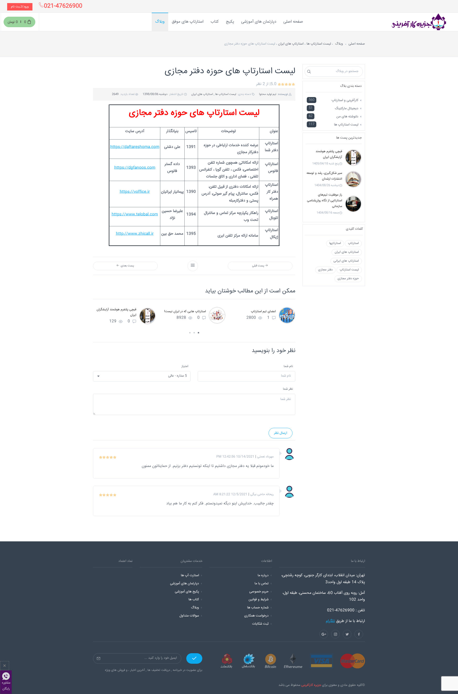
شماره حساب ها (258, 607)
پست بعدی (126, 266)
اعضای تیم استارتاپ (263, 311)
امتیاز (185, 366)
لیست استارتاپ (349, 269)
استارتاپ (353, 243)
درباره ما (263, 575)
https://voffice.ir (135, 192)
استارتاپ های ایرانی (346, 261)
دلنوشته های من (347, 116)
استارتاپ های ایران (290, 44)
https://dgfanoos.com (134, 168)
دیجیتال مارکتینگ (346, 108)
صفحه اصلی (357, 44)
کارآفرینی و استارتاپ (345, 100)
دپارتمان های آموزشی (184, 583)
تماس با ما (262, 583)
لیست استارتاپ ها (319, 44)
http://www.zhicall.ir (135, 234)
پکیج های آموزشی (187, 591)
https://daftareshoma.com (134, 147)
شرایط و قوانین (259, 599)
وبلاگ (339, 44)
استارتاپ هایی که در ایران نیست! (185, 311)
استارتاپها (335, 243)
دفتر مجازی (325, 269)
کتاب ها (193, 599)
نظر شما (288, 389)
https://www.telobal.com (135, 215)
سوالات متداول (189, 615)
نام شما (288, 366)
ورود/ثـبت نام (20, 6)
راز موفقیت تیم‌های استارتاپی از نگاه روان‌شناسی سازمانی (324, 200)
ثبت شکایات (260, 624)
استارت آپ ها (190, 575)
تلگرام (330, 621)
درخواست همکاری (256, 615)
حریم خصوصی (259, 591)
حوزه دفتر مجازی (348, 278)
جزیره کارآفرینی (311, 685)
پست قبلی (258, 266)
